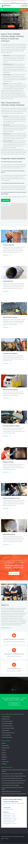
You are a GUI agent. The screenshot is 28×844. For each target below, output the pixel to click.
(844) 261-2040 (24, 5)
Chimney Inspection (6, 716)
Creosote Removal (6, 719)
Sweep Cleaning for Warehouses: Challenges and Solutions (14, 793)
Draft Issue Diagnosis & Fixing (8, 732)
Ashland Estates (5, 745)
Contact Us (13, 2)
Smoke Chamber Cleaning (7, 725)
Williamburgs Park (6, 747)
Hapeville (4, 754)
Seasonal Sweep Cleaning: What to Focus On (11, 791)
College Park (4, 757)
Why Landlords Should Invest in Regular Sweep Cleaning (13, 776)
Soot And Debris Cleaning (7, 721)
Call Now (4, 26)
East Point (4, 759)
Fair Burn (4, 750)
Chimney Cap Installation (7, 723)
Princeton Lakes (5, 761)
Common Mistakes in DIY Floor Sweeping (10, 785)
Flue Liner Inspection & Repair (8, 728)
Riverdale (4, 743)
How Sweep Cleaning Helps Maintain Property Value (13, 783)
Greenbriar (4, 764)
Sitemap (6, 838)
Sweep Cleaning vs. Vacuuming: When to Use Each (12, 773)
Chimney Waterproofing (7, 737)
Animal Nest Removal (6, 735)
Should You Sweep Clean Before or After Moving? (12, 778)
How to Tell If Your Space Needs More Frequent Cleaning (13, 780)
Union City (4, 752)
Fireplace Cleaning (6, 730)
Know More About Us (5, 627)
